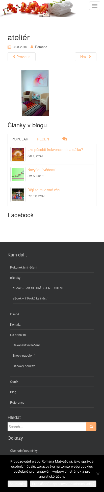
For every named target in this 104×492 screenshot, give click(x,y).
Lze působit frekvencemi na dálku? (55, 149)
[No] (97, 473)
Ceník (14, 381)
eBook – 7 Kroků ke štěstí (30, 298)
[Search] (91, 426)
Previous (22, 56)
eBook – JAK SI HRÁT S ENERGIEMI (38, 288)
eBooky (15, 277)
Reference (17, 402)
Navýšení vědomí (41, 169)
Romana (41, 46)
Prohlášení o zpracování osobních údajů (63, 484)
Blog (13, 392)
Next (84, 56)
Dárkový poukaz (24, 366)
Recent (44, 138)
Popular (20, 138)
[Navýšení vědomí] (17, 174)
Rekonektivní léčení (23, 267)
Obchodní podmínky (24, 450)
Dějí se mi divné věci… (46, 189)
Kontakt (15, 324)
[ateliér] (52, 93)
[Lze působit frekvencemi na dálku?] (17, 154)
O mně (14, 314)
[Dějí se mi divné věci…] (17, 194)
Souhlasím (17, 484)
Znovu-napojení (23, 355)
